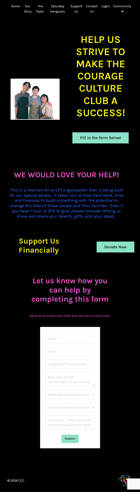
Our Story (28, 8)
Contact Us (92, 8)
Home (15, 6)
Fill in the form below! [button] (100, 137)
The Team (40, 8)
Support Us (76, 8)
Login (105, 6)
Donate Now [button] (115, 247)
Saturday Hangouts (57, 8)
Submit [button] (70, 438)
